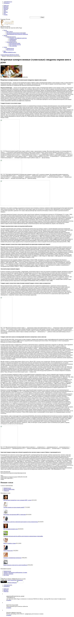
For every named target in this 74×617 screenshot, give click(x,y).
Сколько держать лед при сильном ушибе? (13, 507)
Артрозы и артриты (8, 573)
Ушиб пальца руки (8, 550)
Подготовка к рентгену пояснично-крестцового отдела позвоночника (20, 521)
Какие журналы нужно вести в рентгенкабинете (15, 565)
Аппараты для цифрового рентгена (18, 38)
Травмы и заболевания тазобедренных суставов (15, 572)
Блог (4, 51)
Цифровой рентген (11, 36)
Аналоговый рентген (11, 42)
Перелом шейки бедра (8, 489)
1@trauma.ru (6, 3)
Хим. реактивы (13, 45)
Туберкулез (6, 490)
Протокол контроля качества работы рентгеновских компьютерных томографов (23, 536)
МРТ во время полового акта (10, 529)
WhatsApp (5, 8)
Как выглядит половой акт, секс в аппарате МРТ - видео (17, 500)
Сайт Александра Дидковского (15, 580)
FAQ (4, 13)
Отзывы (5, 14)
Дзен (4, 10)
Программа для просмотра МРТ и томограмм (14, 514)
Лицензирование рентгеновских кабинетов (17, 34)
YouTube (5, 12)
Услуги (5, 30)
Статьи (5, 47)
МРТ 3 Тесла (9, 31)
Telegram (5, 9)
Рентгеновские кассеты (15, 44)
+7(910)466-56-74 (7, 1)
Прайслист (6, 5)
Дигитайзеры (12, 40)
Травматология (10, 48)
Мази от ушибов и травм (9, 543)
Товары (5, 35)
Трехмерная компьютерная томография (16, 32)
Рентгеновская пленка (14, 43)
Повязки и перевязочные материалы (12, 557)
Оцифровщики (13, 39)
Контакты (5, 6)
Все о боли (6, 575)
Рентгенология (10, 49)
